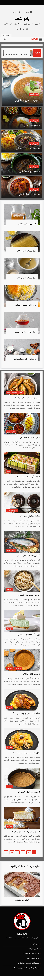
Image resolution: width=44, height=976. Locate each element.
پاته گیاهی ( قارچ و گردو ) (24, 100)
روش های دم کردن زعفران (25, 332)
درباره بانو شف (34, 944)
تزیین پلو (9, 708)
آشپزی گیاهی (34, 94)
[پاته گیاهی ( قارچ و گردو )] (22, 83)
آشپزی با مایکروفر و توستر (15, 392)
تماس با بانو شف (33, 949)
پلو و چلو (9, 589)
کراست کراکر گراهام (31, 674)
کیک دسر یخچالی (22, 900)
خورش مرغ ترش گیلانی (29, 171)
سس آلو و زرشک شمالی (29, 194)
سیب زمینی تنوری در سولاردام (21, 54)
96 (12, 852)
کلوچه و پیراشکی (12, 510)
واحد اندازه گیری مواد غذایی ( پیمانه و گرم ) (25, 968)
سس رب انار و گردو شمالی (28, 148)
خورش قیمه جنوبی (32, 125)
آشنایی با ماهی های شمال (28, 555)
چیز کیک (9, 629)
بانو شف (22, 18)
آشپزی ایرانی (34, 121)
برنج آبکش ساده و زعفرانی (25, 305)
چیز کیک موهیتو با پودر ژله (28, 634)
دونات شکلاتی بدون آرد (30, 516)
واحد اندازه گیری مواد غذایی (25, 359)
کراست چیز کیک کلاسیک (29, 792)
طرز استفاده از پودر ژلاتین (26, 278)
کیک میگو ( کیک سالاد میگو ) (27, 477)
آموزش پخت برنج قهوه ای (28, 595)
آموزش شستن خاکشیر (27, 223)
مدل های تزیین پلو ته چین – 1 (26, 753)
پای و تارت (18, 668)
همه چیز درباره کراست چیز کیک (26, 832)
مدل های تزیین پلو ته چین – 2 (26, 713)
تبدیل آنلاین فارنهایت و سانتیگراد (28, 963)
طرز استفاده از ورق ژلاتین (26, 251)
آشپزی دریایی (11, 550)
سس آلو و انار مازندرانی (30, 437)
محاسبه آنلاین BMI (33, 958)
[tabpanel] (22, 887)
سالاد (8, 471)
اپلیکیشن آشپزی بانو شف (31, 953)
